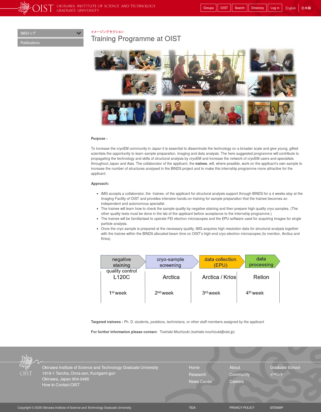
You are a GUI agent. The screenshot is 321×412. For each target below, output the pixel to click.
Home (194, 367)
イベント (276, 374)
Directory (257, 8)
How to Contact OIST (61, 384)
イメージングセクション (107, 31)
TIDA (192, 407)
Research (197, 374)
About (234, 367)
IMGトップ (28, 33)
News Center (200, 381)
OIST (224, 8)
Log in (275, 8)
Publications (30, 42)
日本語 (306, 8)
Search (240, 8)
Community (239, 374)
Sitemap (276, 407)
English (291, 8)
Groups (208, 8)
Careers (236, 381)
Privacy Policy (241, 407)
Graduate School (285, 367)
